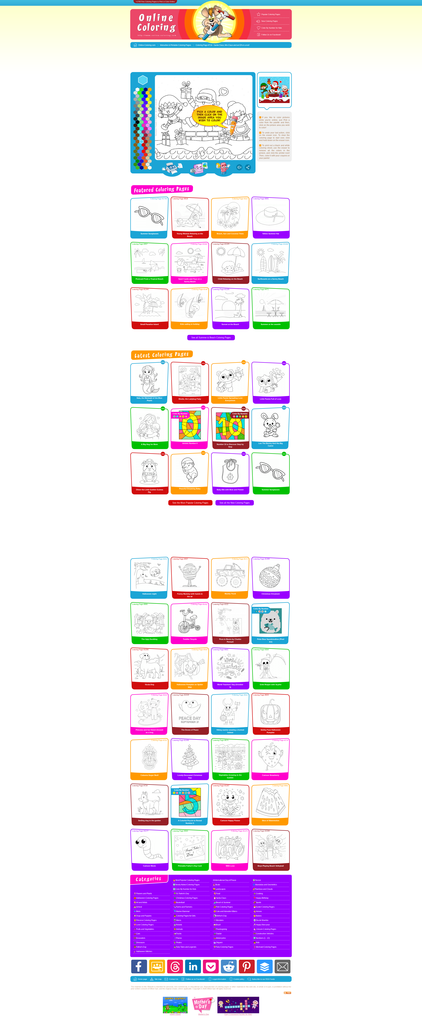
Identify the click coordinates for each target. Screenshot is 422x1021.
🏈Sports (257, 902)
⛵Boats (216, 885)
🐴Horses (257, 911)
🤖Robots (178, 925)
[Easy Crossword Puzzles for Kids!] (238, 1005)
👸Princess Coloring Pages (145, 920)
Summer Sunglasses (149, 234)
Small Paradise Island (149, 324)
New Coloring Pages (269, 21)
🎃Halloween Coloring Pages (146, 898)
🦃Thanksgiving (220, 929)
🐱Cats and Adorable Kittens (225, 911)
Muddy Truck (230, 594)
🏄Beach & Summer (221, 902)
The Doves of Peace (189, 730)
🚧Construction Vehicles (263, 933)
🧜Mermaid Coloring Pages (264, 947)
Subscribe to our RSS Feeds (263, 979)
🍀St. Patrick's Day (181, 893)
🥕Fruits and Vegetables (144, 929)
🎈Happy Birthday (261, 898)
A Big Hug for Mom (149, 444)
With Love (230, 866)
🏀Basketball (179, 902)
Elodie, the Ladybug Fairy (190, 399)
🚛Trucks (177, 933)
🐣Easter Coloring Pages (263, 907)
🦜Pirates (178, 942)
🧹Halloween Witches (143, 951)
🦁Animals (178, 929)
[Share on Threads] (175, 966)
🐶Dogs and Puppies (142, 916)
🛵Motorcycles (219, 938)
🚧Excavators (139, 938)
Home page (142, 979)
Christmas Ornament (271, 594)
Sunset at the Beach (230, 324)
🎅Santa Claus (219, 898)
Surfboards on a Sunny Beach (271, 279)
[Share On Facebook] (139, 966)
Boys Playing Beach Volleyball (271, 866)
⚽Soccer (257, 880)
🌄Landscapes (219, 889)
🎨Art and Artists (140, 902)
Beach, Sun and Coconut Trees (230, 234)
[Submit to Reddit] (229, 966)
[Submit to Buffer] (265, 966)
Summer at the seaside (271, 324)
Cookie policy (239, 979)
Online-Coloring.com (146, 45)
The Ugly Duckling (149, 639)
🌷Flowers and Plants (143, 893)
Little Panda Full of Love (270, 399)
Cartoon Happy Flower (230, 821)
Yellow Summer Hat (270, 234)
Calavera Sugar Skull (149, 775)
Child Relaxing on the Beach (230, 279)
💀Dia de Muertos (260, 920)
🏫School (138, 907)
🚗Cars (137, 933)
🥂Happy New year (261, 925)
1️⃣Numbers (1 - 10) (261, 938)
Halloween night (149, 594)
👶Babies (257, 916)
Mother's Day (203, 1014)
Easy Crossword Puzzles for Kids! (238, 1014)
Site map (158, 979)
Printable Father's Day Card (190, 866)
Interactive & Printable (169, 45)
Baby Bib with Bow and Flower (230, 490)
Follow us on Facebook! (195, 979)
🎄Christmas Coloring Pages (186, 898)
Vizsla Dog (149, 685)
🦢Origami (217, 942)
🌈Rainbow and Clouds (263, 889)
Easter (178, 1014)
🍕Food (216, 893)
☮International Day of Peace (224, 880)
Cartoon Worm (149, 866)
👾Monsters (218, 920)
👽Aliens (177, 920)
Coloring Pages (184, 45)
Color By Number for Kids (271, 28)
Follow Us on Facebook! (271, 35)
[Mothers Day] (203, 1013)
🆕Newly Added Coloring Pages (186, 885)
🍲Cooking (258, 893)
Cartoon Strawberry (270, 775)
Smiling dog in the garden (149, 821)
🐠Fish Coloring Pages (223, 907)
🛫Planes (178, 938)
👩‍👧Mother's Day (220, 916)
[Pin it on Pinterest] (247, 966)
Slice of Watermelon (270, 821)
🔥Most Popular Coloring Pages (186, 880)
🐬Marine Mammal (181, 911)
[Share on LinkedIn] (193, 966)
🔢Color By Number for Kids (184, 889)
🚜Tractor (217, 933)
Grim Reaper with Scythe (270, 685)
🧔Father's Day (140, 947)
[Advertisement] (211, 60)
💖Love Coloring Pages (143, 925)
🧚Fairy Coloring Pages (223, 947)
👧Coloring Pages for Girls (185, 916)
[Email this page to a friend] (282, 966)
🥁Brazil (217, 925)
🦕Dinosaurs (139, 942)
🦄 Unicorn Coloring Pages (264, 929)
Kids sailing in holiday (189, 324)
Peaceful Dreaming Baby (189, 489)
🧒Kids (256, 942)
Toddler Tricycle (190, 639)
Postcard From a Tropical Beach (149, 279)
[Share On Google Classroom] (157, 966)
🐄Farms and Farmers (183, 907)
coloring (220, 987)
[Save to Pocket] (211, 966)
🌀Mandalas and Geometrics (265, 885)
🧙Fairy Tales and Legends (185, 947)
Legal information (219, 979)
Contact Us (173, 979)
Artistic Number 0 (189, 443)
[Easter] (175, 1013)
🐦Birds (137, 911)
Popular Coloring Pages (270, 14)
